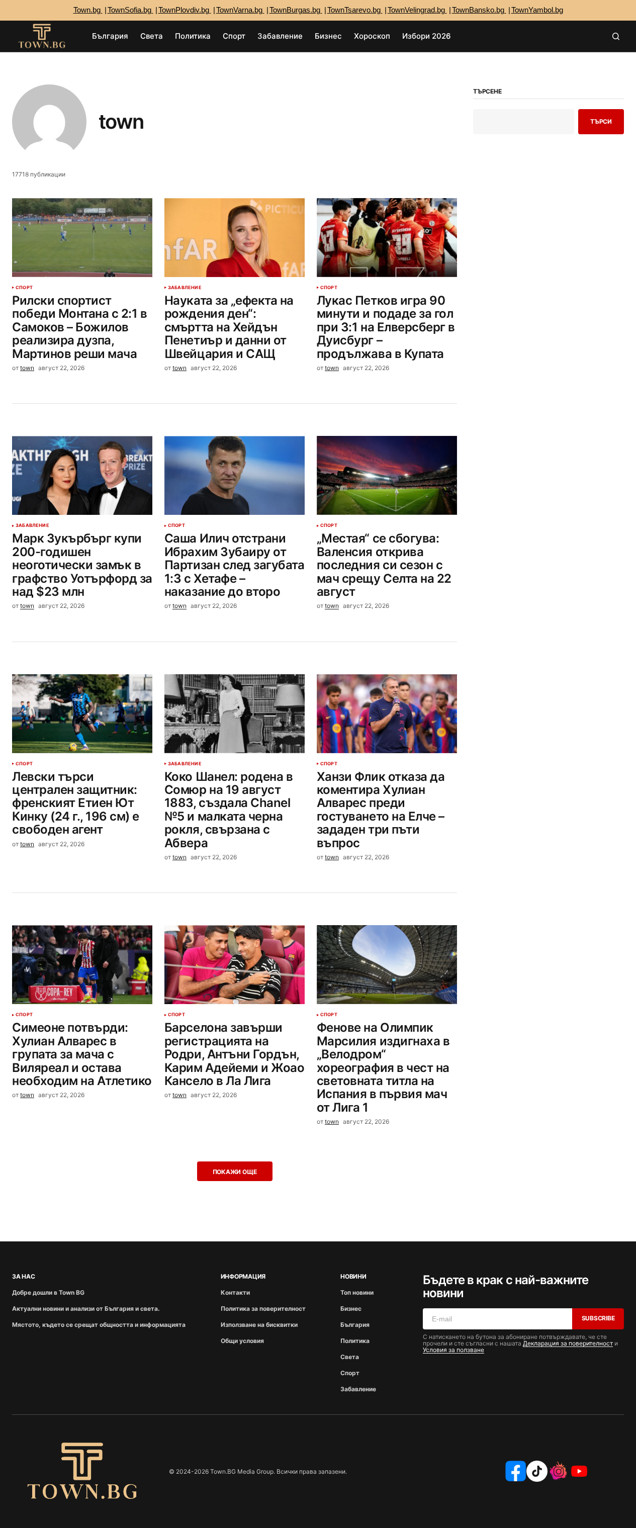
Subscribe (598, 1318)
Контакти (235, 1292)
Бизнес (350, 1308)
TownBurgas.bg (295, 10)
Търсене (487, 91)
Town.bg (88, 10)
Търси (601, 121)
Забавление (185, 287)
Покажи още (235, 1172)
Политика (355, 1340)
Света (349, 1357)
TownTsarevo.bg (355, 10)
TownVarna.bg (240, 10)
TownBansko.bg (479, 10)
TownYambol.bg (537, 10)
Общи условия (242, 1340)
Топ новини (357, 1292)
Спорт (24, 287)
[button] (616, 36)
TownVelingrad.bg (417, 10)
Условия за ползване (453, 1350)
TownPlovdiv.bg (184, 10)
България (355, 1324)
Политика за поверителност (263, 1308)
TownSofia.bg (130, 10)
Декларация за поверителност (568, 1343)
